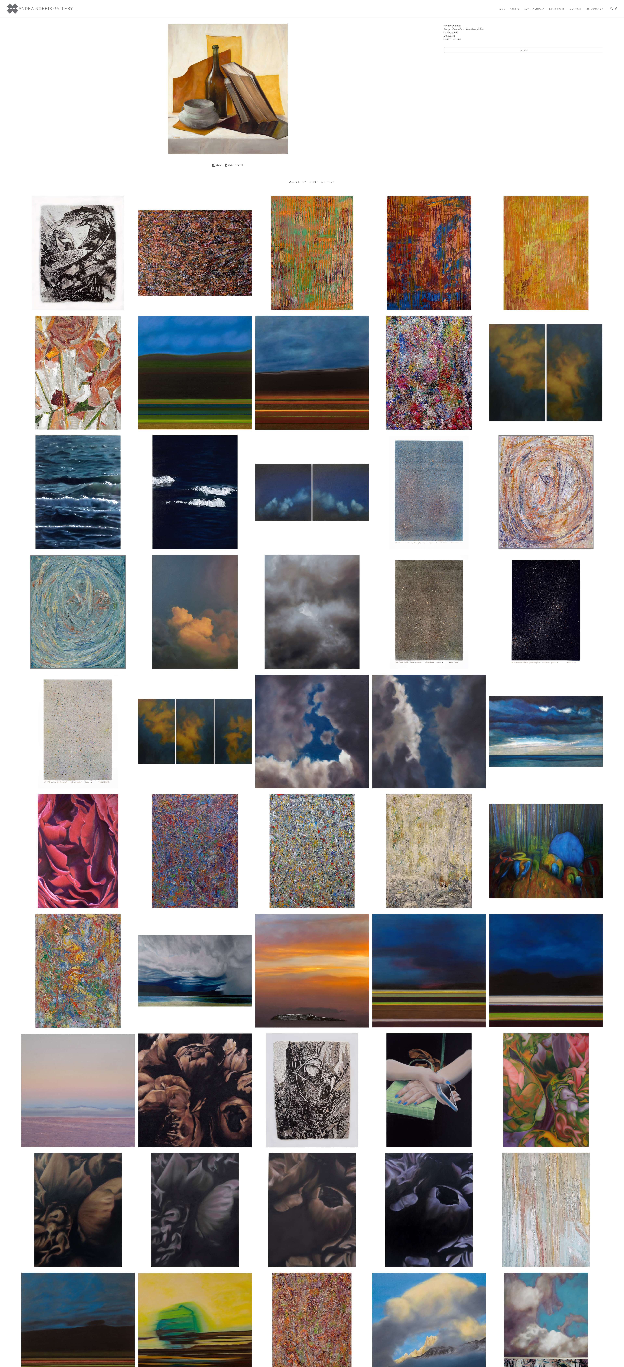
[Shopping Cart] (616, 8)
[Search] (611, 8)
